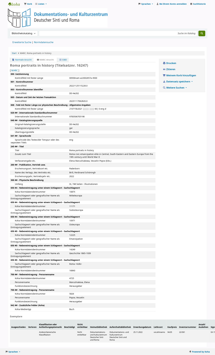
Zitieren (170, 69)
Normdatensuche (43, 42)
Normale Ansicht (23, 59)
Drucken (171, 63)
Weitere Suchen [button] (175, 88)
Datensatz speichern (178, 81)
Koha (15, 4)
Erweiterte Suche (21, 42)
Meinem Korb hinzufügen (181, 75)
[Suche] (201, 33)
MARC (14, 70)
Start (14, 53)
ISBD (64, 59)
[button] (28, 4)
